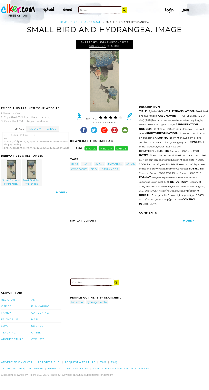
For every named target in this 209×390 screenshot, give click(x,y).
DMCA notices (77, 368)
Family (6, 312)
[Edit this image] (129, 117)
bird (74, 21)
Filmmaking (40, 306)
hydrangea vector (97, 302)
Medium (35, 128)
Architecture (12, 339)
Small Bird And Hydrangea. (11, 182)
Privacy (54, 368)
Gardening (40, 312)
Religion (8, 299)
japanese (115, 163)
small (97, 21)
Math (35, 319)
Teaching (8, 332)
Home (63, 21)
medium (106, 148)
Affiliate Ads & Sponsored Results (121, 368)
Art (34, 299)
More (60, 192)
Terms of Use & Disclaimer (22, 368)
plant (85, 21)
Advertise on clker (17, 362)
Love (5, 325)
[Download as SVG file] (79, 117)
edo (93, 169)
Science (37, 325)
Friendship (9, 319)
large (121, 148)
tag (103, 362)
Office (6, 306)
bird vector (77, 302)
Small (19, 128)
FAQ (114, 362)
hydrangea (109, 169)
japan (130, 163)
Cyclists (37, 339)
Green (36, 332)
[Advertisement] (35, 70)
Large (51, 128)
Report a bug (49, 362)
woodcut (79, 169)
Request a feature (80, 362)
